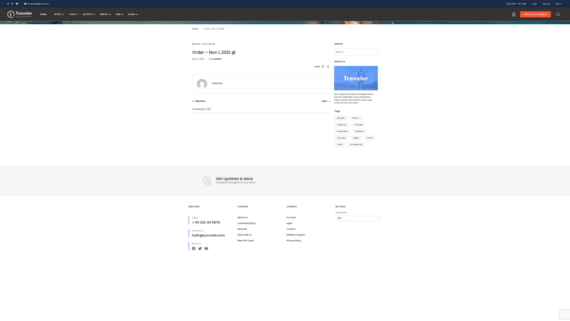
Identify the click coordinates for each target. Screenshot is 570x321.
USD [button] (558, 4)
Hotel (57, 14)
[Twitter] (200, 248)
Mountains (342, 131)
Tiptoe (370, 138)
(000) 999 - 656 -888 (516, 4)
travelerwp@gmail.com (38, 4)
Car (118, 14)
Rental (104, 14)
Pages (131, 14)
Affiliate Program (295, 234)
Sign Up (546, 4)
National (341, 138)
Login (534, 4)
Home (43, 14)
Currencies (341, 212)
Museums (359, 131)
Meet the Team (246, 240)
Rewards (242, 229)
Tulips (340, 144)
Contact (291, 229)
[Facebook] (194, 248)
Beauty (356, 118)
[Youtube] (206, 248)
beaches (341, 118)
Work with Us (244, 234)
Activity (87, 14)
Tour (72, 14)
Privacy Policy (293, 240)
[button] (514, 14)
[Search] (374, 52)
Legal (289, 223)
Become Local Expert (536, 14)
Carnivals (341, 124)
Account (291, 217)
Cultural (358, 124)
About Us (242, 217)
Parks (356, 138)
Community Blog (246, 223)
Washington (356, 144)
